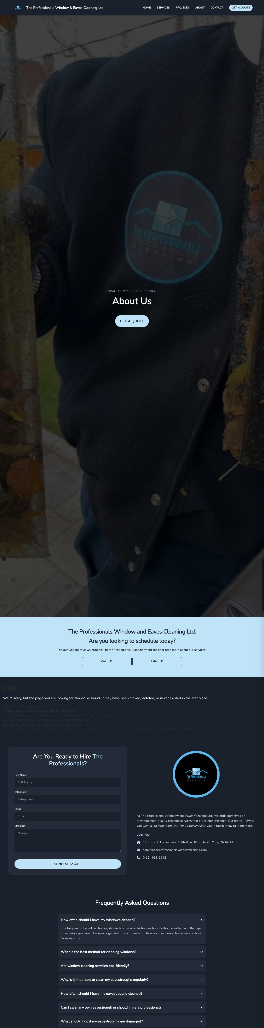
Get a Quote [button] (132, 321)
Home (147, 7)
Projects (182, 7)
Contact (217, 7)
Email (17, 809)
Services (163, 7)
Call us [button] (106, 661)
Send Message (68, 864)
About (199, 7)
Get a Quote (241, 7)
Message (19, 826)
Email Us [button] (157, 661)
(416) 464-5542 (154, 858)
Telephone (20, 792)
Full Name (20, 775)
